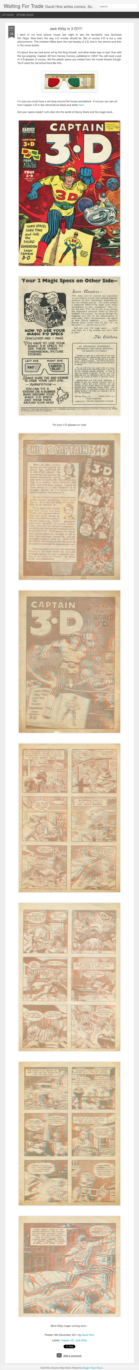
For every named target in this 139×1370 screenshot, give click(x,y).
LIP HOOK (8, 15)
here (81, 105)
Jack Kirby (81, 1340)
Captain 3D (67, 1340)
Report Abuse (96, 1367)
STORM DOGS (24, 15)
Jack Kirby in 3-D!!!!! (66, 28)
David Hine (88, 1335)
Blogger (86, 1367)
